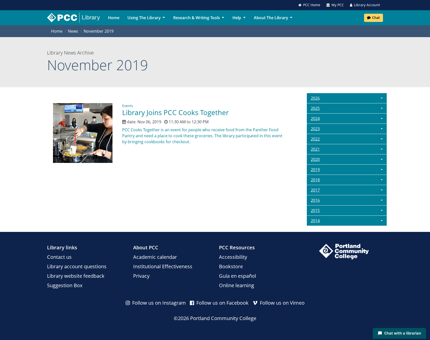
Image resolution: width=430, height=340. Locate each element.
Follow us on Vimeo (282, 302)
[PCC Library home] (73, 18)
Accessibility (233, 257)
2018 (315, 180)
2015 (315, 210)
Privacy (141, 275)
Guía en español (237, 275)
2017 (315, 190)
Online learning (236, 285)
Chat (376, 17)
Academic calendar (155, 257)
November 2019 (98, 31)
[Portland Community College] (344, 251)
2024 (315, 118)
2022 (315, 139)
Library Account (367, 4)
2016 (315, 200)
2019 (315, 169)
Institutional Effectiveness (162, 266)
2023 (315, 129)
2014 (315, 220)
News (73, 31)
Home (113, 17)
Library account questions (77, 266)
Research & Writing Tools (196, 17)
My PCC (337, 4)
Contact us (59, 257)
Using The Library (144, 17)
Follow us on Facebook (222, 302)
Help (236, 17)
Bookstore (231, 266)
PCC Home (311, 4)
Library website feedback (76, 275)
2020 (315, 159)
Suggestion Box (64, 285)
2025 (315, 108)
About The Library (271, 17)
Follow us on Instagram (158, 302)
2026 (315, 98)
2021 (315, 149)
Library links (62, 247)
